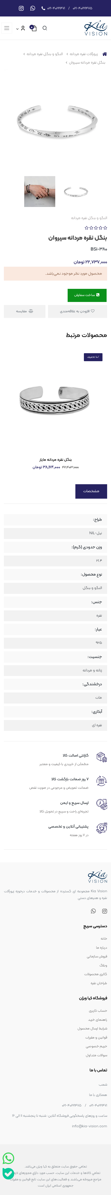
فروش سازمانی (97, 956)
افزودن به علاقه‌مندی (75, 311)
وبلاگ (103, 965)
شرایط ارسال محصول (92, 1028)
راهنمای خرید (97, 1020)
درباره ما (101, 947)
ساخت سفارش (85, 295)
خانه (104, 938)
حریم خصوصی (96, 1046)
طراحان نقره (99, 983)
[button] (43, 28)
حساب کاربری (98, 1011)
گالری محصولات (95, 974)
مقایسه (22, 311)
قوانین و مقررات (96, 1037)
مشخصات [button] (91, 491)
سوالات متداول (96, 1055)
